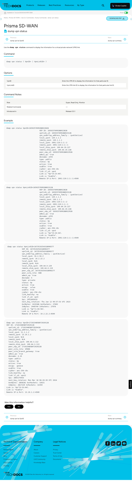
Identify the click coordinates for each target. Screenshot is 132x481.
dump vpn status (53, 18)
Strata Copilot (120, 6)
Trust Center (57, 453)
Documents (57, 459)
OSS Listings (7, 462)
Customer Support (40, 456)
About (36, 450)
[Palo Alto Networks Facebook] (107, 445)
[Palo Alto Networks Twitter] (118, 445)
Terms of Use (57, 456)
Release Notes (8, 450)
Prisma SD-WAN (14, 18)
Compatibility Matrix (10, 459)
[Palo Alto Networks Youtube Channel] (124, 445)
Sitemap (6, 466)
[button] (130, 384)
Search (5, 453)
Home (6, 18)
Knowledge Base (39, 462)
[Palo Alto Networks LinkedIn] (113, 445)
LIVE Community (39, 459)
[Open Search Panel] (103, 5)
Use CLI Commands (27, 18)
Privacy (55, 450)
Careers (36, 453)
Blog (5, 456)
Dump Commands (40, 18)
